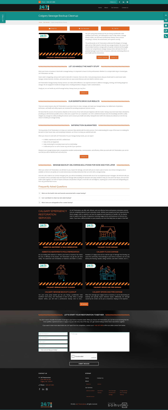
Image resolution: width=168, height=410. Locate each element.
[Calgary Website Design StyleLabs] (118, 405)
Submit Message (84, 364)
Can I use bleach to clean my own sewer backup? (56, 198)
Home (40, 22)
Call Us (116, 28)
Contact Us (114, 57)
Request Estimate (103, 57)
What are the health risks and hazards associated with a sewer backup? (64, 193)
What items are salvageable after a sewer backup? (57, 202)
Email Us (54, 28)
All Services (84, 304)
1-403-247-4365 (50, 2)
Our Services (46, 22)
